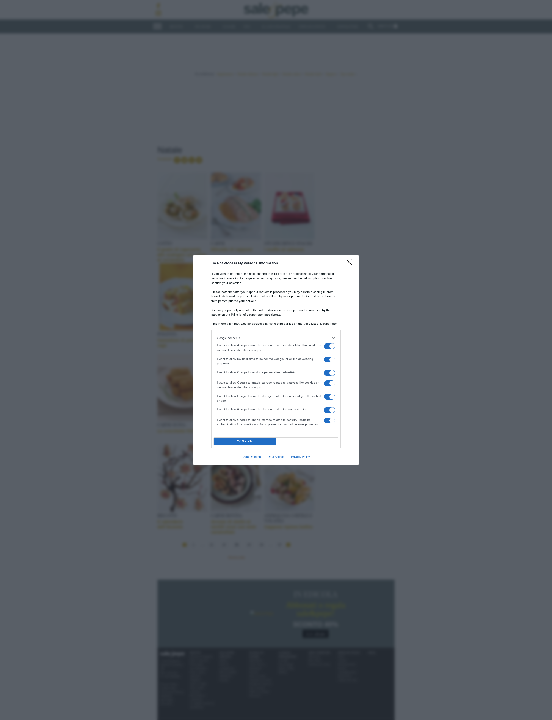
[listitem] (276, 337)
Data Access (276, 456)
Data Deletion (251, 456)
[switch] (329, 346)
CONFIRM (245, 441)
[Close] (351, 263)
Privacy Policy (300, 456)
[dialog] (276, 360)
